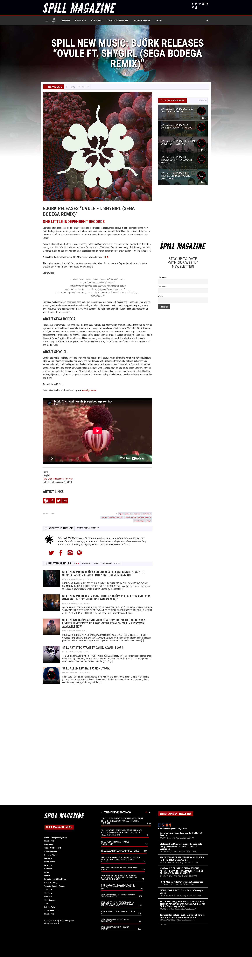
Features (48, 858)
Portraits (48, 869)
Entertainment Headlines (55, 879)
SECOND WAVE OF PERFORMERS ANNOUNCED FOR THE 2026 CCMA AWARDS (182, 858)
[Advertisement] (183, 214)
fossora (128, 514)
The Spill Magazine (66, 921)
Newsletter (49, 841)
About (158, 20)
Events (47, 876)
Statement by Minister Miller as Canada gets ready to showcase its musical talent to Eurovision (181, 846)
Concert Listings (51, 883)
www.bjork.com (89, 390)
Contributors (49, 900)
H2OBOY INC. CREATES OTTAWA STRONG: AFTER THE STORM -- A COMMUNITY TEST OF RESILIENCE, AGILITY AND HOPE (181, 870)
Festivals (48, 865)
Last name (162, 287)
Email (160, 296)
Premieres (48, 844)
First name (162, 277)
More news (162, 924)
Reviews (66, 20)
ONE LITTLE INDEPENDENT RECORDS (74, 221)
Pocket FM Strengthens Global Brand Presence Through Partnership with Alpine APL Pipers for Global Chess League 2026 (182, 904)
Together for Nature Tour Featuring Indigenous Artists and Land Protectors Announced (182, 916)
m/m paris (137, 514)
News (46, 872)
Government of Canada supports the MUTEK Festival (181, 834)
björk (121, 514)
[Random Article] (83, 87)
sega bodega (139, 521)
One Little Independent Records (58, 478)
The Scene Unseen (52, 910)
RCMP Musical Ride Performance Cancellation (181, 882)
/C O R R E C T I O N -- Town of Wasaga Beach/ (181, 891)
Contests (48, 893)
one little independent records (112, 517)
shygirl (148, 521)
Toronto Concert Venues (54, 886)
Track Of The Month (117, 20)
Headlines (80, 20)
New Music (96, 20)
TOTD (46, 904)
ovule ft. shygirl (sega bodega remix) (138, 517)
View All (201, 100)
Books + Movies (142, 20)
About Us (48, 890)
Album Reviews (50, 851)
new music (147, 514)
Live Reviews (49, 862)
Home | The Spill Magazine (55, 838)
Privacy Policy (50, 907)
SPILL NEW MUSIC (88, 528)
